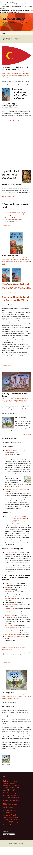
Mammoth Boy (9, 591)
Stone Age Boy (8, 692)
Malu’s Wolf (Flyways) (10, 625)
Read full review (27, 434)
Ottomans (14, 263)
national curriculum (15, 812)
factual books (14, 795)
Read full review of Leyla (8, 196)
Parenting (14, 815)
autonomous (15, 778)
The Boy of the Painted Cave (12, 632)
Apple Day (11, 778)
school (10, 819)
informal (11, 807)
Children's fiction (6, 73)
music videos (9, 812)
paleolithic (16, 402)
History (3, 259)
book (23, 259)
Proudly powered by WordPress (16, 843)
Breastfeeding (12, 785)
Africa (16, 259)
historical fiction (12, 75)
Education (7, 795)
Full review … (16, 486)
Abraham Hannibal (10, 255)
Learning (19, 73)
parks (4, 817)
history (18, 75)
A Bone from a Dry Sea (11, 617)
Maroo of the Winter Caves (12, 634)
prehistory (21, 402)
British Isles (9, 787)
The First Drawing (10, 501)
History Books (13, 73)
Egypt (17, 261)
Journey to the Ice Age (11, 604)
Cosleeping (13, 793)
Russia (18, 263)
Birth (4, 783)
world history (5, 77)
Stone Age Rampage (10, 598)
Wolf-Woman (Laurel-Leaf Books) (14, 636)
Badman (15, 781)
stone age (27, 402)
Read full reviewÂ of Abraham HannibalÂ (13, 121)
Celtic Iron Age (15, 787)
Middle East (8, 263)
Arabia (20, 259)
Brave (6, 587)
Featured (12, 696)
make (4, 812)
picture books (10, 817)
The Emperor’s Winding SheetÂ (13, 219)
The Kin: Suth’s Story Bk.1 (12, 627)
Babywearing (8, 781)
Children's (5, 790)
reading (7, 819)
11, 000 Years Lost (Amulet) (12, 552)
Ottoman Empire (25, 75)
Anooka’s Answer (9, 595)
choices (9, 793)
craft (17, 793)
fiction (6, 75)
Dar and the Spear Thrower (12, 631)
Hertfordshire (15, 797)
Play (14, 817)
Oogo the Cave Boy (10, 615)
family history (5, 797)
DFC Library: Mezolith (10, 608)
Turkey (22, 263)
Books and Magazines (16, 72)
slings (10, 822)
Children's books (26, 72)
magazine (16, 810)
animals (7, 778)
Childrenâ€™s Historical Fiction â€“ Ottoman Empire (16, 68)
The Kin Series (14, 629)
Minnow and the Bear (10, 477)
